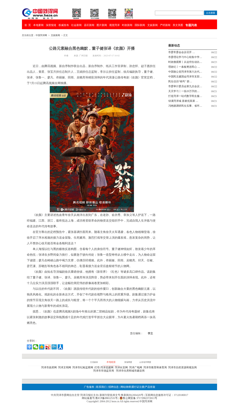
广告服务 (89, 387)
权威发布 (64, 25)
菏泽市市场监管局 (104, 370)
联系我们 (101, 387)
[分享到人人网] (60, 346)
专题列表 (191, 25)
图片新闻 (102, 25)
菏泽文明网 (65, 367)
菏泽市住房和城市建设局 (131, 370)
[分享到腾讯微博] (54, 346)
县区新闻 (89, 25)
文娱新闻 (152, 25)
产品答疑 (150, 387)
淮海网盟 (128, 362)
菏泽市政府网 (49, 367)
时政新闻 (127, 25)
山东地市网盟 (145, 362)
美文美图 (178, 25)
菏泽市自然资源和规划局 (183, 367)
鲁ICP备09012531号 (106, 398)
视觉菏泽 (114, 25)
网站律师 (125, 387)
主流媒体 (94, 362)
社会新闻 (76, 25)
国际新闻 (140, 25)
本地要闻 (38, 25)
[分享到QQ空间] (41, 346)
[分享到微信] (35, 346)
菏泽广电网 (136, 367)
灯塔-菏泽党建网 (104, 367)
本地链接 (111, 362)
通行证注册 (137, 387)
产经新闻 (165, 25)
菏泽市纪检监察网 (83, 367)
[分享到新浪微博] (48, 346)
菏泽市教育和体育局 (155, 367)
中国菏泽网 (41, 35)
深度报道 (51, 25)
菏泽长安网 (122, 367)
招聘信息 (113, 387)
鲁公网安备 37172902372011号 (140, 398)
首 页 (27, 25)
